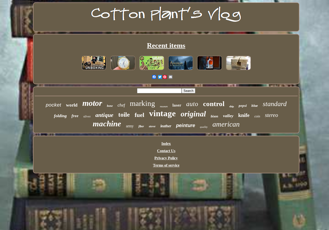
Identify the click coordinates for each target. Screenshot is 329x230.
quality (204, 126)
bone (110, 106)
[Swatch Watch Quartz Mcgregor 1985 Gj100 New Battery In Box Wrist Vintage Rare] (123, 70)
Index (166, 144)
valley (228, 115)
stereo (271, 115)
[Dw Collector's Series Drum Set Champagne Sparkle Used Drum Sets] (94, 70)
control (213, 104)
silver (87, 116)
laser (176, 105)
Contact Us (166, 151)
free (75, 116)
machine (107, 123)
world (72, 105)
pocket (53, 105)
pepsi (243, 106)
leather (165, 126)
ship (231, 106)
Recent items (166, 45)
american (226, 124)
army (130, 125)
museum (164, 106)
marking (142, 103)
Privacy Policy (166, 158)
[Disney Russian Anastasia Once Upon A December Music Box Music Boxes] (181, 70)
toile (124, 114)
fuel (139, 115)
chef (121, 105)
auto (192, 104)
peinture (185, 125)
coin (257, 116)
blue (254, 106)
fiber (141, 126)
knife (244, 115)
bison (214, 116)
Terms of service (166, 165)
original (193, 113)
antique (104, 115)
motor (92, 103)
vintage (162, 113)
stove (152, 126)
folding (60, 115)
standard (275, 104)
